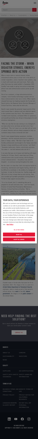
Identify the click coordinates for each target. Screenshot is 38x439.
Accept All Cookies (19, 239)
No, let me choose (19, 229)
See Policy (10, 224)
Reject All (19, 234)
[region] (19, 219)
